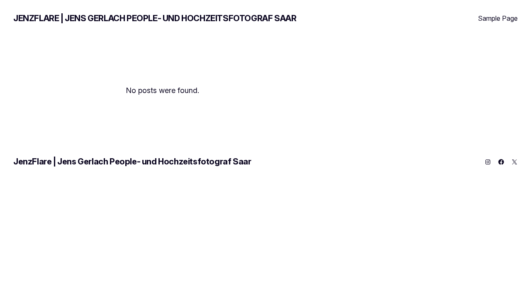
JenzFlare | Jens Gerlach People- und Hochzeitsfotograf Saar (154, 18)
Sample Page (498, 18)
